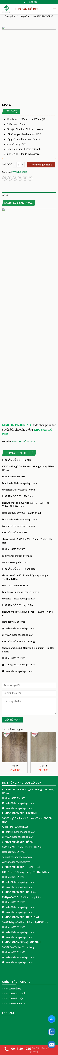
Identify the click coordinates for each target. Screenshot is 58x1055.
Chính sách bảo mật (12, 998)
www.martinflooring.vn (24, 441)
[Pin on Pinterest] (25, 178)
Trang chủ (10, 16)
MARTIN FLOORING (43, 16)
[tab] (29, 195)
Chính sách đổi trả (11, 988)
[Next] (56, 753)
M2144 (43, 765)
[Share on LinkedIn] (30, 178)
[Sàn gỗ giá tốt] (6, 9)
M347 (15, 765)
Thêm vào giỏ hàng (41, 164)
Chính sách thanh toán (14, 1003)
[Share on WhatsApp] (4, 178)
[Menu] (54, 9)
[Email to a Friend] (20, 178)
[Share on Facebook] (9, 178)
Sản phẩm (24, 16)
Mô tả (5, 195)
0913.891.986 (31, 2)
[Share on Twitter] (15, 178)
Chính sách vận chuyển (14, 993)
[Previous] (2, 753)
